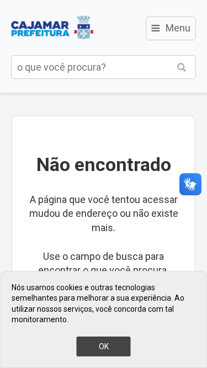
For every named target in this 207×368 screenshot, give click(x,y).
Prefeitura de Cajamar (52, 27)
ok (104, 346)
